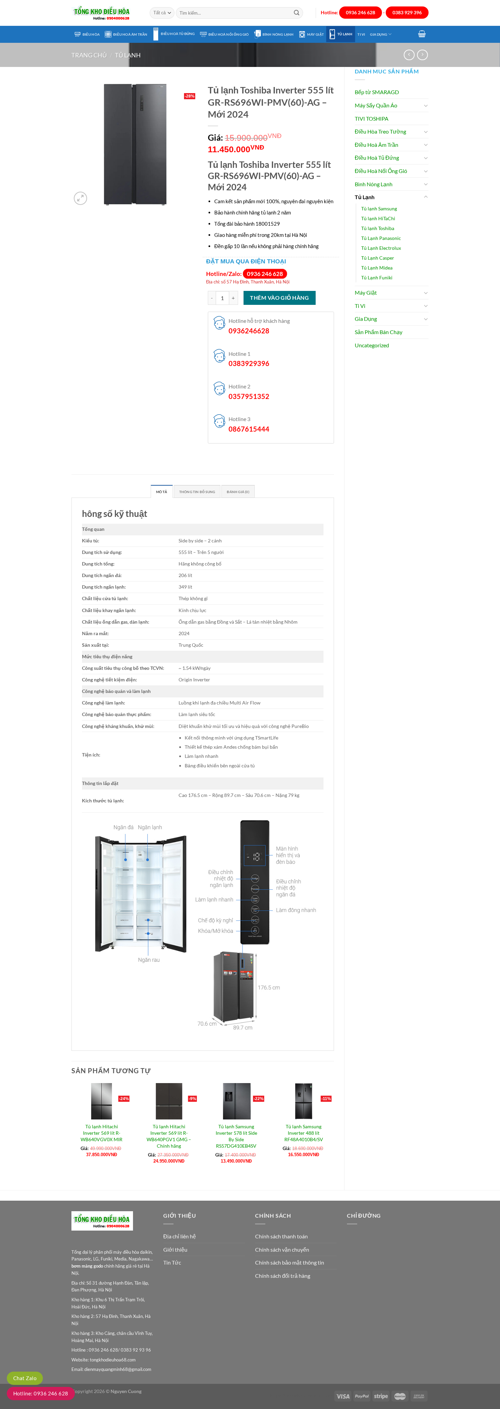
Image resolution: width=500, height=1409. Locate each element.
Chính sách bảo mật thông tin (289, 1262)
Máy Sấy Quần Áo (376, 105)
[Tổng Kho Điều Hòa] (105, 13)
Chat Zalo (24, 1378)
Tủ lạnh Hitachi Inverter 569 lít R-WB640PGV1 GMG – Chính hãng (169, 1136)
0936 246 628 (360, 12)
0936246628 (249, 331)
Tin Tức (172, 1262)
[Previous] (72, 1130)
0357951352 (249, 396)
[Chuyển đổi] (426, 105)
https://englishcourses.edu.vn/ (301, 1395)
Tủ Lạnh (344, 34)
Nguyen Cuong (126, 1391)
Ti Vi (361, 34)
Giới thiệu (175, 1249)
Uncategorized (372, 345)
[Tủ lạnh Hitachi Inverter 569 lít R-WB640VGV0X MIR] (101, 1101)
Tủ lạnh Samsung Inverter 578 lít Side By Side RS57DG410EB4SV (236, 1136)
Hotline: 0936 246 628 (40, 1393)
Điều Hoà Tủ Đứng (178, 34)
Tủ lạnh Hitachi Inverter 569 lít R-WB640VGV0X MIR (101, 1133)
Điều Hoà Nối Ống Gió (229, 34)
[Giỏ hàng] (422, 34)
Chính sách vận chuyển (282, 1249)
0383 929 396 (407, 12)
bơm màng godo (87, 1266)
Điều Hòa (91, 34)
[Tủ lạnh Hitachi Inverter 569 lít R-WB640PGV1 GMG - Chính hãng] (169, 1101)
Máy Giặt (315, 34)
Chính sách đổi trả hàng (282, 1275)
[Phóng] (80, 198)
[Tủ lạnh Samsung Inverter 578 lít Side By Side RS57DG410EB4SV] (236, 1101)
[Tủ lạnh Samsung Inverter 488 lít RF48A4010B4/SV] (303, 1101)
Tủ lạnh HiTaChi (378, 218)
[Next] (334, 1130)
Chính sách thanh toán (281, 1236)
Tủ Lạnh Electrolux (381, 248)
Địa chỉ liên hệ (179, 1236)
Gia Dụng (378, 34)
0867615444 (249, 429)
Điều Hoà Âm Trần (130, 34)
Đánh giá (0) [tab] (238, 492)
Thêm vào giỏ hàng (279, 298)
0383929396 (249, 363)
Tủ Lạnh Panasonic (381, 238)
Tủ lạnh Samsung (379, 208)
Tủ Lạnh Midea (377, 268)
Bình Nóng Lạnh (278, 34)
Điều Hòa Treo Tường (380, 131)
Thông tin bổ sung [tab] (197, 492)
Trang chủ (89, 55)
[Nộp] (296, 13)
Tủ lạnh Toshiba (377, 228)
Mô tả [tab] (161, 492)
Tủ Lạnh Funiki (377, 277)
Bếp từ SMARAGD (377, 92)
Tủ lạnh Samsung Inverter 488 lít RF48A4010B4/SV (303, 1133)
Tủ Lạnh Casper (377, 258)
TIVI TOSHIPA (371, 118)
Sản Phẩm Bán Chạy (378, 332)
